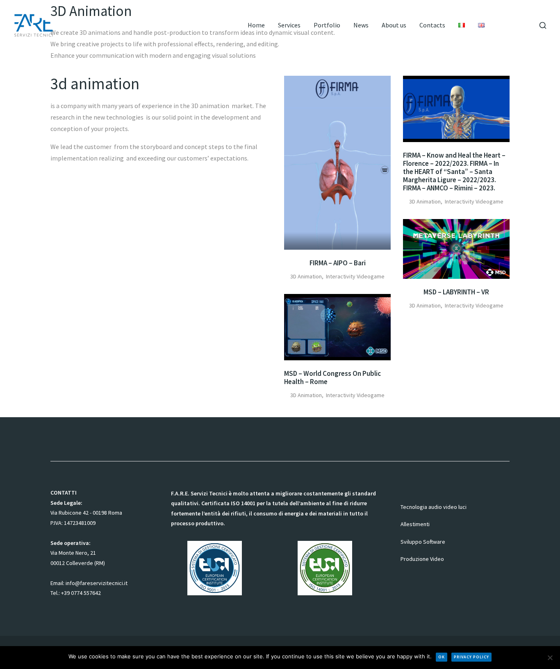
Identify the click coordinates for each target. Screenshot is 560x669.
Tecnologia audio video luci (434, 506)
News (361, 25)
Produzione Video (422, 559)
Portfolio (327, 25)
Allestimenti (415, 524)
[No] (550, 657)
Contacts (432, 25)
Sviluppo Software (423, 541)
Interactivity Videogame (355, 276)
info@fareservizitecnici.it (96, 582)
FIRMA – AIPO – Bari (338, 262)
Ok (441, 657)
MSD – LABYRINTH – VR (456, 291)
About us (394, 25)
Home (256, 25)
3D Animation (306, 276)
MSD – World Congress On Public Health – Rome (332, 377)
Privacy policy (471, 657)
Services (289, 25)
